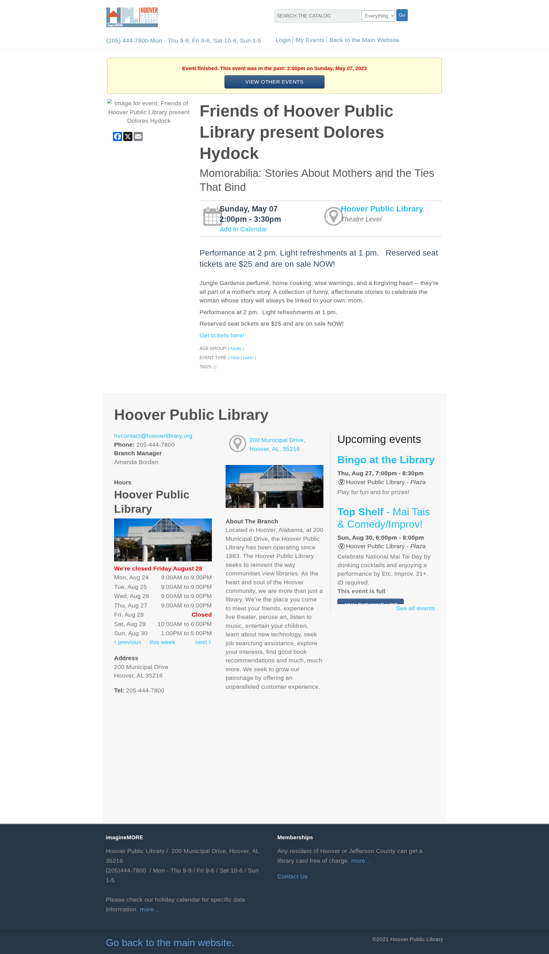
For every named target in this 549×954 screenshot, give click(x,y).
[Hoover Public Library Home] (132, 16)
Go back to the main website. (170, 942)
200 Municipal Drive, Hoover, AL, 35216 (277, 444)
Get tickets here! (222, 335)
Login (283, 40)
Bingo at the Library (386, 460)
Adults (236, 348)
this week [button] (162, 642)
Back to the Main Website (364, 40)
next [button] (202, 642)
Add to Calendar (243, 229)
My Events (310, 40)
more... (149, 909)
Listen (248, 357)
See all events (415, 608)
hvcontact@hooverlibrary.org (153, 435)
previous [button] (129, 642)
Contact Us (292, 876)
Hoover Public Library (382, 208)
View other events (274, 82)
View (235, 357)
